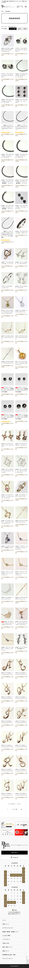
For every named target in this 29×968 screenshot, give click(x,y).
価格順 (19, 29)
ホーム (4, 920)
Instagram (15, 857)
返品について (5, 951)
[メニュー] (26, 6)
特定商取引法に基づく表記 (8, 954)
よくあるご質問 (6, 935)
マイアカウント (6, 939)
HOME (2, 11)
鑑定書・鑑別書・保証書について (10, 931)
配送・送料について (7, 947)
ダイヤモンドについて (7, 928)
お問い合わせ (14, 852)
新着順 (25, 29)
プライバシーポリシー (7, 958)
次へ (21, 809)
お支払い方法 (5, 943)
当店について (5, 924)
